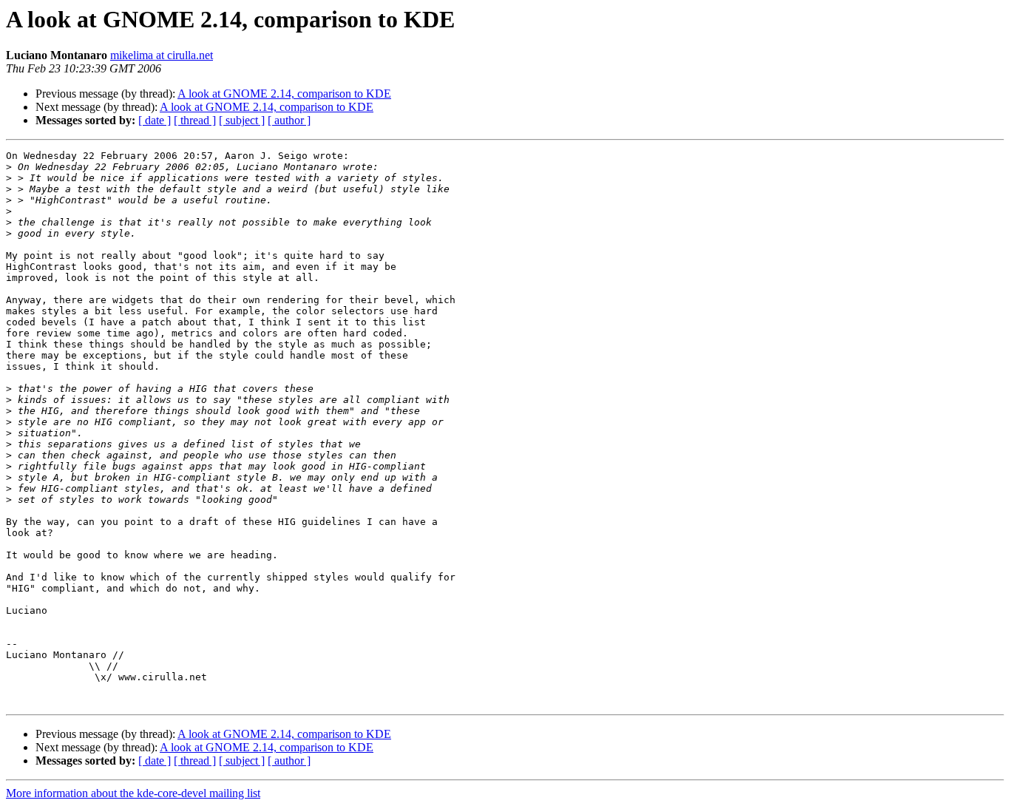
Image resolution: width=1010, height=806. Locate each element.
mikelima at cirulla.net (161, 55)
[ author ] (289, 120)
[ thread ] (195, 120)
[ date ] (154, 120)
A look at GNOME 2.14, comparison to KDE (284, 93)
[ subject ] (242, 120)
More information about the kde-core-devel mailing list (133, 793)
